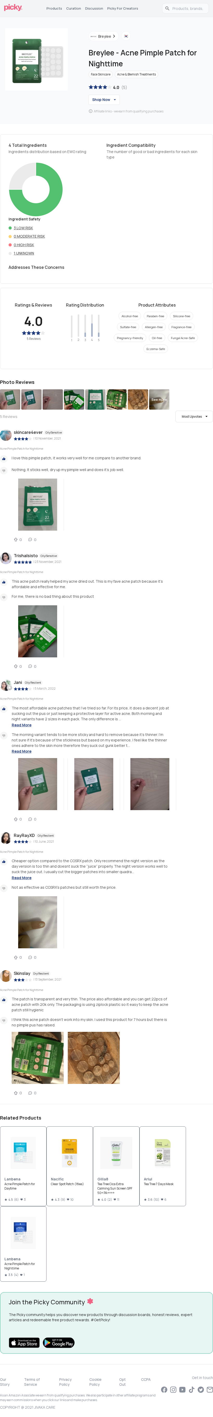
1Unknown (24, 253)
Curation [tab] (73, 8)
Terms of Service (32, 1382)
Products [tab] (54, 8)
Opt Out (122, 1382)
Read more (21, 724)
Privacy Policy (65, 1382)
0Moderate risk (29, 236)
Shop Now (101, 99)
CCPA (146, 1379)
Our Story (5, 1382)
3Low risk (23, 227)
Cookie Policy (95, 1382)
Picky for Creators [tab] (122, 8)
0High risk (24, 244)
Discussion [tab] (94, 8)
